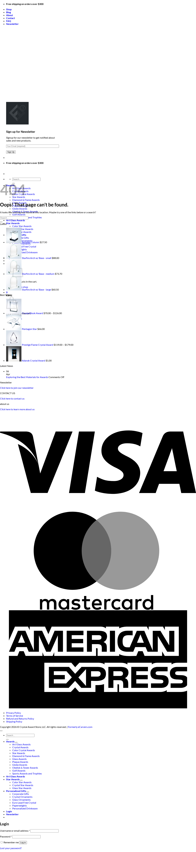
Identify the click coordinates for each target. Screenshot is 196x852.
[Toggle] (16, 742)
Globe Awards (19, 208)
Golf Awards (18, 214)
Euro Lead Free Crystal (24, 802)
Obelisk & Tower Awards (25, 767)
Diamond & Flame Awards (26, 199)
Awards (10, 741)
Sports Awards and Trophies (27, 773)
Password (6, 836)
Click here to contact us (12, 398)
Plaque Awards (20, 761)
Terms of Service (14, 715)
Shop (9, 9)
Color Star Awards (22, 226)
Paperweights (19, 805)
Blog (8, 12)
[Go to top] (1, 730)
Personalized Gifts (16, 790)
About (9, 15)
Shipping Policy (14, 721)
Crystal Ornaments (22, 796)
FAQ (8, 20)
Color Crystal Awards (23, 750)
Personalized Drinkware (25, 808)
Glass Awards (19, 758)
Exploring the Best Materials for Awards (27, 377)
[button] (12, 23)
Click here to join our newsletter (17, 387)
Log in (23, 842)
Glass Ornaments (21, 799)
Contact (10, 18)
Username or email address (15, 830)
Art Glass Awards (15, 220)
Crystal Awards (20, 747)
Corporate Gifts (20, 793)
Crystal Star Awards (22, 785)
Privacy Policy (13, 712)
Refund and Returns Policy (20, 718)
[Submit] (7, 739)
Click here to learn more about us (17, 409)
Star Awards (13, 223)
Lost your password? (11, 848)
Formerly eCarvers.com (80, 726)
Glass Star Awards (21, 788)
